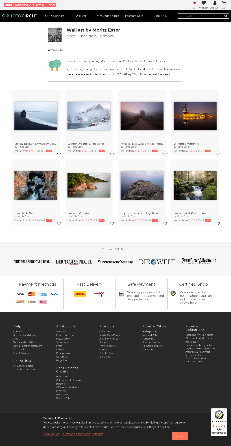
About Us (61, 331)
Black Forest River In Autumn (193, 213)
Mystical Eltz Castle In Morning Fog (142, 143)
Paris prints (148, 338)
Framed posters (108, 346)
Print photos (63, 353)
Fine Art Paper (107, 353)
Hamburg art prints (153, 346)
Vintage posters (194, 355)
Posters (103, 342)
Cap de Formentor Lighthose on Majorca (142, 213)
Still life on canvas (195, 361)
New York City (149, 335)
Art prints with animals (198, 351)
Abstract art (192, 341)
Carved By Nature (26, 213)
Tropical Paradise (79, 213)
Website (57, 50)
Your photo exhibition (24, 369)
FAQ (15, 338)
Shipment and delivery (25, 335)
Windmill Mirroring (186, 143)
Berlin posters (149, 331)
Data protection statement (27, 346)
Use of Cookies (21, 353)
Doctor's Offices (64, 398)
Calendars (104, 331)
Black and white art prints (199, 335)
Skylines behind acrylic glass (200, 348)
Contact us (19, 331)
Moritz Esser (24, 146)
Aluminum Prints (108, 338)
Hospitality (62, 394)
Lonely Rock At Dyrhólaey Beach (35, 143)
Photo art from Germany (199, 338)
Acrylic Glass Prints (109, 335)
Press (59, 346)
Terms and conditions (24, 342)
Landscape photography (199, 345)
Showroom (62, 342)
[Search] (225, 15)
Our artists (62, 356)
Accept (180, 436)
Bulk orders (62, 376)
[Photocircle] (19, 16)
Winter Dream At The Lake (85, 143)
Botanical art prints (196, 358)
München (147, 349)
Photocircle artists (23, 366)
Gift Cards (104, 356)
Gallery (60, 349)
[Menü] (225, 410)
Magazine (61, 360)
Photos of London (151, 342)
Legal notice (19, 349)
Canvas (103, 349)
